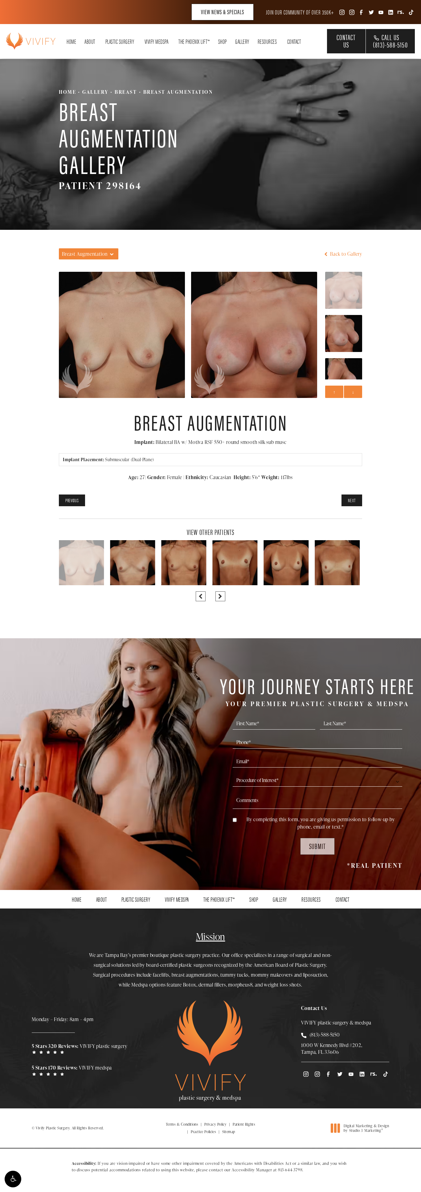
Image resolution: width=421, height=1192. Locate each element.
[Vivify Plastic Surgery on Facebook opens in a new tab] (361, 12)
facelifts (161, 974)
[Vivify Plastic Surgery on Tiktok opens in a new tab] (410, 12)
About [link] (89, 41)
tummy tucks (234, 974)
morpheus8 (240, 984)
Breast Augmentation (178, 92)
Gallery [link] (242, 41)
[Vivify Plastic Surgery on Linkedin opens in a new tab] (390, 12)
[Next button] (220, 596)
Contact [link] (294, 41)
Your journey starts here (317, 690)
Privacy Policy (215, 1124)
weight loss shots (282, 984)
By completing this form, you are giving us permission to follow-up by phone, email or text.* (320, 823)
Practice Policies (203, 1131)
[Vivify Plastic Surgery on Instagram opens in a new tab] (341, 12)
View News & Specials (222, 11)
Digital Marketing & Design (366, 1128)
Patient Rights (244, 1124)
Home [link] (71, 41)
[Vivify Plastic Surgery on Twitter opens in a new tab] (371, 12)
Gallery (95, 92)
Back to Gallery (345, 253)
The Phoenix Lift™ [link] (194, 41)
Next (352, 500)
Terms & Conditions (182, 1124)
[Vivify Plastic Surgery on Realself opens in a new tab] (400, 12)
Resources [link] (267, 41)
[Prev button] (201, 596)
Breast (126, 92)
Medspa (139, 984)
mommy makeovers (272, 974)
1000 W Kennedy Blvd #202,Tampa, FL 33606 (331, 1048)
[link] (81, 1048)
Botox (189, 984)
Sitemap (228, 1131)
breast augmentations (195, 974)
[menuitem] (341, 12)
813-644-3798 (290, 1170)
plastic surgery (185, 955)
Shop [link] (222, 41)
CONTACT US (346, 41)
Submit (317, 846)
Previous (72, 500)
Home (67, 92)
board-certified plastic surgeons (179, 965)
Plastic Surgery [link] (119, 41)
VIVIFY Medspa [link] (157, 41)
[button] (13, 1179)
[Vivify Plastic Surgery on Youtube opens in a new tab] (381, 12)
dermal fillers (212, 984)
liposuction (315, 974)
